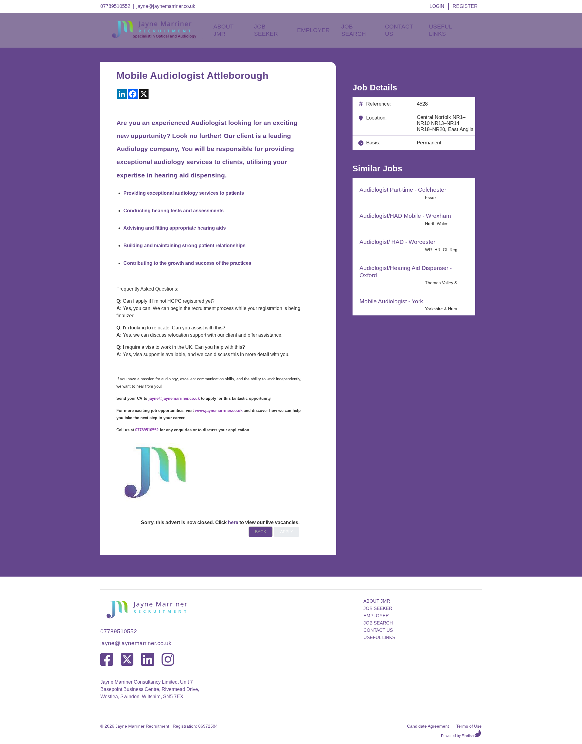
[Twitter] (127, 660)
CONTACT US (378, 630)
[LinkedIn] (147, 660)
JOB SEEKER (377, 608)
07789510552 (115, 6)
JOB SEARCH (378, 622)
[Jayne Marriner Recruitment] (159, 36)
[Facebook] (106, 660)
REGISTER (465, 6)
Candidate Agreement (428, 726)
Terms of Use (469, 726)
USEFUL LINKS (379, 637)
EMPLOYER (376, 615)
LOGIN (437, 6)
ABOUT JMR (376, 601)
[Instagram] (168, 660)
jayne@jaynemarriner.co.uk (165, 6)
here (233, 522)
